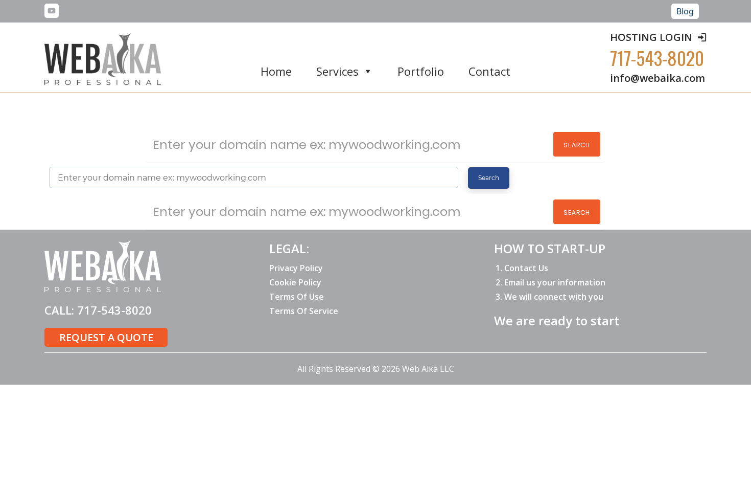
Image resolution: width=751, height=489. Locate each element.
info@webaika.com (657, 78)
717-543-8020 (657, 57)
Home (276, 71)
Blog (685, 11)
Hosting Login (651, 37)
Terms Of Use (296, 296)
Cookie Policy (295, 282)
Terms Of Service (303, 311)
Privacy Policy (296, 268)
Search (577, 145)
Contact (489, 71)
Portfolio (420, 71)
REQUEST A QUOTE (106, 337)
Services (337, 71)
